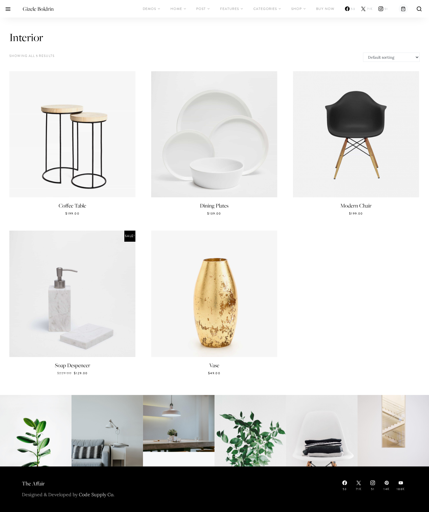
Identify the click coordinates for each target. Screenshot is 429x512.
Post (201, 8)
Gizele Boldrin (38, 9)
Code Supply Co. (96, 494)
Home (176, 8)
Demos (149, 8)
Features (229, 8)
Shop (296, 8)
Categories (265, 8)
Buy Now (325, 8)
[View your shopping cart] (403, 8)
